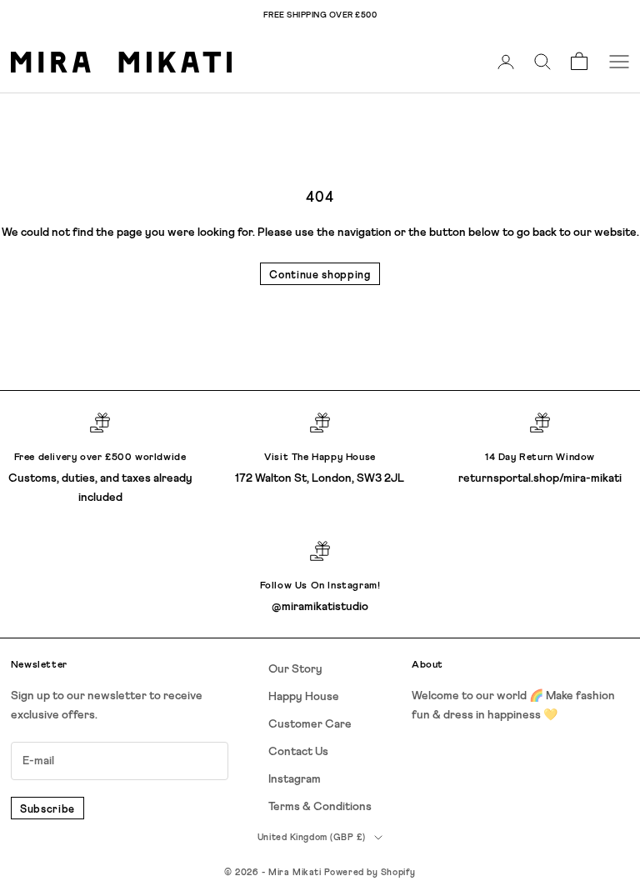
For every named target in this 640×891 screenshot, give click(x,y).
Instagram (294, 779)
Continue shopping (319, 275)
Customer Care (310, 724)
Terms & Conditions (320, 807)
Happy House (303, 697)
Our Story (295, 669)
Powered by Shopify (370, 872)
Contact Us (298, 752)
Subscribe (47, 809)
